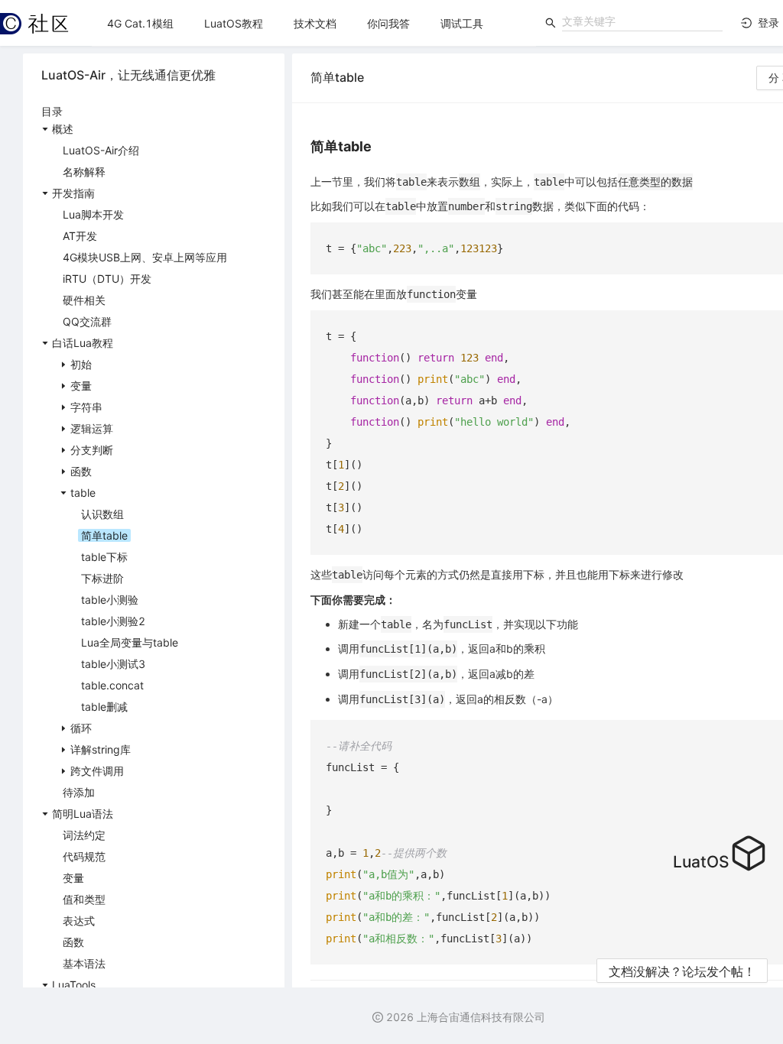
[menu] (314, 23)
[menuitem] (140, 24)
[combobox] (642, 21)
